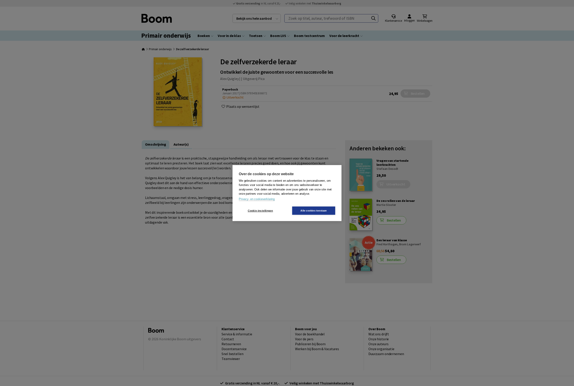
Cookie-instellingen (260, 210)
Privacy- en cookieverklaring (257, 199)
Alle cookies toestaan (313, 210)
